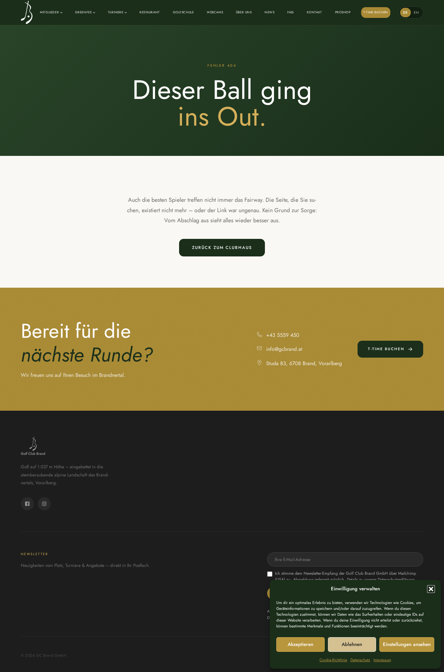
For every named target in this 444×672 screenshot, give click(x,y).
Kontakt (314, 12)
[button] (431, 589)
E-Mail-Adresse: (345, 559)
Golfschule (183, 12)
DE (405, 12)
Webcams (215, 12)
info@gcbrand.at (284, 349)
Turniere (116, 12)
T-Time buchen (375, 12)
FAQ (290, 12)
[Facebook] (27, 503)
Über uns (244, 12)
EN (416, 12)
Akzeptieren (300, 644)
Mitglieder (49, 12)
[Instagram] (44, 503)
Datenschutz (360, 660)
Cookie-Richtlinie (333, 660)
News (269, 12)
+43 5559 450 (282, 335)
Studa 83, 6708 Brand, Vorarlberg (304, 363)
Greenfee (83, 12)
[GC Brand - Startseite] (27, 12)
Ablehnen (352, 644)
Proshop (343, 12)
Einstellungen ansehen (407, 644)
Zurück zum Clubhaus (222, 247)
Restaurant (149, 12)
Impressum (382, 660)
